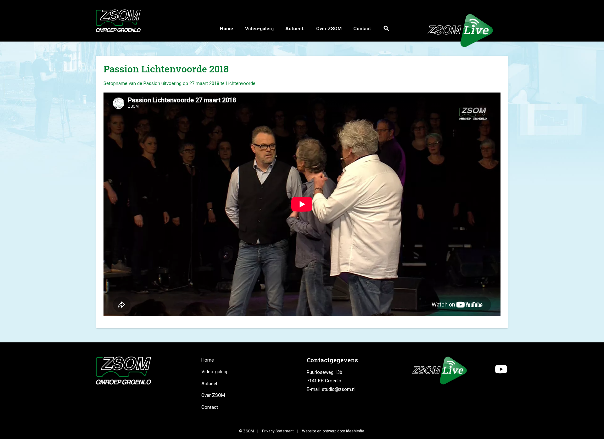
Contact (362, 28)
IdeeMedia (355, 431)
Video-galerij (259, 28)
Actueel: (294, 28)
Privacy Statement (278, 431)
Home (226, 28)
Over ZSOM (329, 28)
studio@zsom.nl (338, 389)
